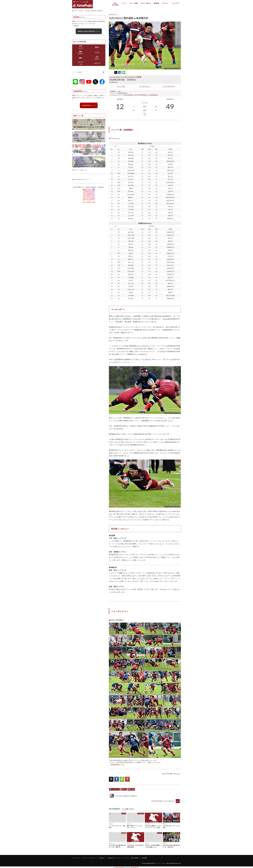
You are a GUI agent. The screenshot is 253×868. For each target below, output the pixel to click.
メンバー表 (121, 86)
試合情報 (131, 789)
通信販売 (156, 3)
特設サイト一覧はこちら (79, 170)
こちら (117, 138)
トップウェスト (115, 789)
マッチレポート (144, 86)
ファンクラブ (175, 3)
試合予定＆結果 (115, 4)
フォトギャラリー (169, 86)
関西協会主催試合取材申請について (89, 31)
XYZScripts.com (135, 867)
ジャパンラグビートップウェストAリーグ (123, 77)
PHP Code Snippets (119, 867)
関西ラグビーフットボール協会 (160, 863)
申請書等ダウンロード (114, 858)
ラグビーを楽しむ (146, 3)
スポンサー (165, 3)
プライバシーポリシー (89, 858)
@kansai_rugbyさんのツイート (81, 179)
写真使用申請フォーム (118, 764)
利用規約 (101, 858)
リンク (126, 858)
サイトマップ (76, 858)
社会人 (124, 789)
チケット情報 (133, 3)
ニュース (124, 3)
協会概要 (144, 858)
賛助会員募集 (135, 858)
